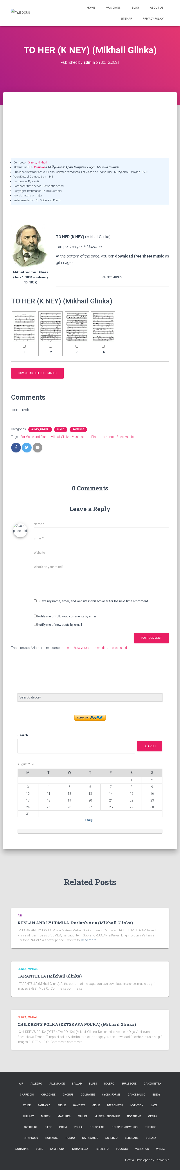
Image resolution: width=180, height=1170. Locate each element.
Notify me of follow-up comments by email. (67, 616)
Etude (27, 1105)
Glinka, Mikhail (37, 162)
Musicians (113, 7)
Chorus (68, 1094)
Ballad (77, 1083)
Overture (31, 1127)
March (45, 1116)
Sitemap (126, 18)
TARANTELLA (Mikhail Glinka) (50, 976)
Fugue (62, 1105)
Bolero (109, 1083)
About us (157, 7)
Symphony (57, 1148)
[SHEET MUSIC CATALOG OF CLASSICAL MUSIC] (20, 13)
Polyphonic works (125, 1127)
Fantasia (44, 1105)
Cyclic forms (111, 1094)
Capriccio (27, 1094)
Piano (60, 429)
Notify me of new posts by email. (60, 624)
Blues (93, 1083)
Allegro (36, 1083)
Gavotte (79, 1105)
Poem (63, 1127)
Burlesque (129, 1083)
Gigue (96, 1105)
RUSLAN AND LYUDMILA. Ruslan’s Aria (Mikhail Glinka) (75, 922)
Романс (39, 167)
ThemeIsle (162, 1160)
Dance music (136, 1094)
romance (108, 437)
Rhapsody (31, 1137)
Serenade (132, 1137)
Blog (135, 7)
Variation (142, 1148)
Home (91, 7)
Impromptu (115, 1105)
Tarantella (80, 1148)
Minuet (82, 1116)
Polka (78, 1127)
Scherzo (111, 1137)
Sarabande (90, 1137)
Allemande (57, 1083)
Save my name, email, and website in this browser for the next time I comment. (94, 601)
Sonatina (22, 1148)
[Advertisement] (90, 125)
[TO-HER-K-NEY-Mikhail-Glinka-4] (103, 327)
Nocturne (134, 1116)
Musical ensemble (107, 1116)
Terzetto (102, 1148)
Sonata (151, 1137)
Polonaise (97, 1127)
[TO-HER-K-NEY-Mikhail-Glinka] (24, 327)
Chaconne (48, 1094)
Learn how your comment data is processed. (97, 647)
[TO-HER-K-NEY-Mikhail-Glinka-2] (50, 327)
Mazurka (64, 1116)
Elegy (156, 1094)
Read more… (89, 940)
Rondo (70, 1137)
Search (23, 735)
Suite (39, 1148)
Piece (48, 1127)
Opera (152, 1116)
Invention (136, 1105)
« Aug (89, 820)
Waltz (160, 1148)
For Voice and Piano (34, 437)
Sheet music (125, 437)
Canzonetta (152, 1083)
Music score (80, 437)
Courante (88, 1094)
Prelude (150, 1127)
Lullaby (28, 1116)
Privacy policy (153, 18)
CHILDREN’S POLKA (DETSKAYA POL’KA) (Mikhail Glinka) (77, 1024)
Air (20, 915)
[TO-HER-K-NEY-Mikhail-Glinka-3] (77, 327)
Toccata (122, 1148)
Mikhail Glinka (60, 437)
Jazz (154, 1105)
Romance (78, 429)
